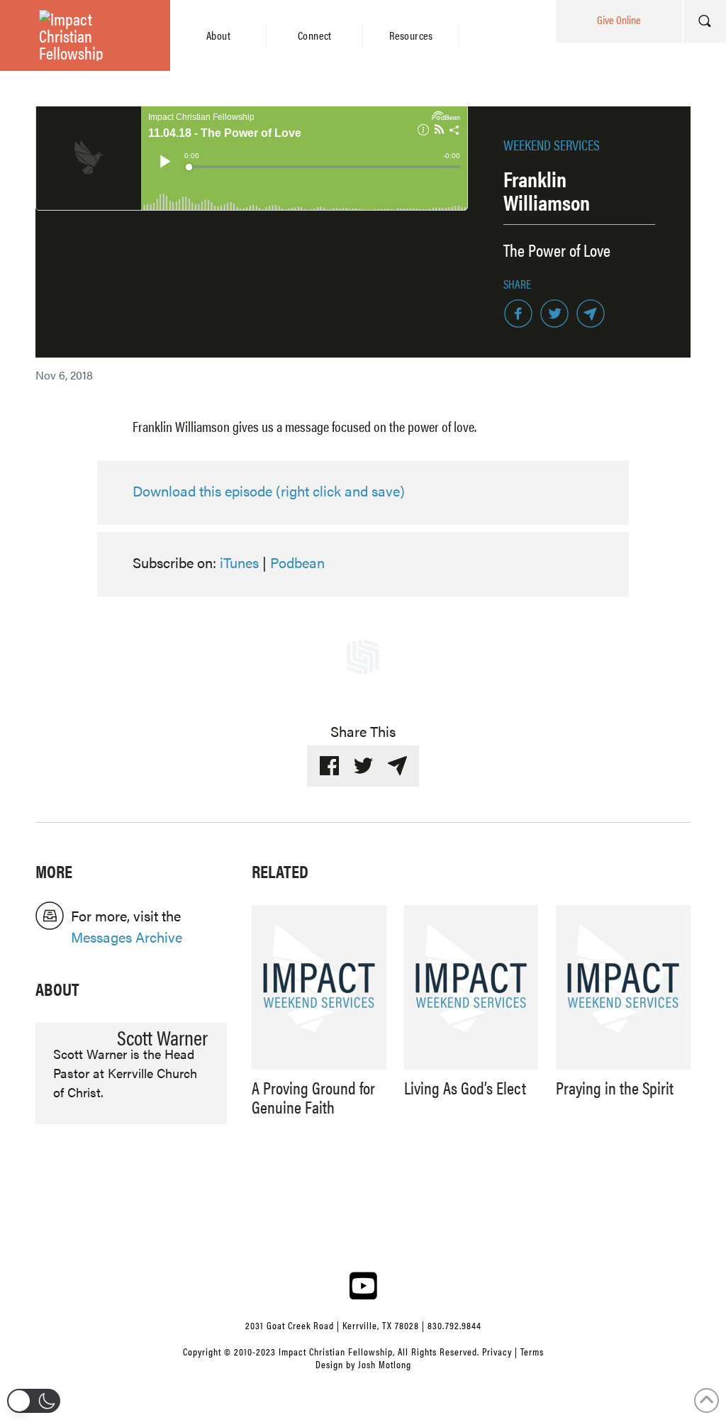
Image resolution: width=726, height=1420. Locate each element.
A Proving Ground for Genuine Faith (313, 1096)
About (218, 35)
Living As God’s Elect (465, 1087)
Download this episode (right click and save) (269, 490)
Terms (532, 1351)
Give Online (619, 19)
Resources (411, 35)
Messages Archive (126, 936)
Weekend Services (551, 144)
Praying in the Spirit (615, 1087)
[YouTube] (363, 1285)
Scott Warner (162, 1036)
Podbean (297, 562)
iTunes (239, 562)
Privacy (497, 1351)
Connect (315, 35)
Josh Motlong (384, 1364)
